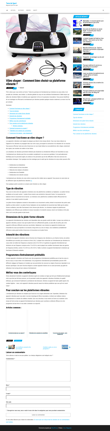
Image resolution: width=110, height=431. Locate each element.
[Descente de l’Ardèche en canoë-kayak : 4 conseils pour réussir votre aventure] (77, 31)
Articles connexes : (18, 126)
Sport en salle (18, 340)
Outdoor (21, 10)
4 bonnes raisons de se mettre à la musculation (93, 83)
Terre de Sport (11, 3)
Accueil (13, 10)
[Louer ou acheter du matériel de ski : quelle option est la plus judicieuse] (77, 75)
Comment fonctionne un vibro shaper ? (19, 108)
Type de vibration (14, 111)
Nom (8, 385)
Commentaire (10, 359)
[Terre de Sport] (7, 10)
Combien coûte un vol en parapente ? (50, 347)
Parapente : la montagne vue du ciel (93, 57)
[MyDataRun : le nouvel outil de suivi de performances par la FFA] (77, 23)
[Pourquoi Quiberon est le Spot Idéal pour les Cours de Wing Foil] (77, 93)
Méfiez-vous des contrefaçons (17, 121)
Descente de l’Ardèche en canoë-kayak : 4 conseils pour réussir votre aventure (93, 30)
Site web (8, 402)
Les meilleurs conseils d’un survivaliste (23, 347)
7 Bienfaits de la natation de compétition (20, 131)
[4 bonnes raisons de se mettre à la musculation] (77, 85)
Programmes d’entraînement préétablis (20, 118)
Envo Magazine (67, 428)
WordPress (55, 428)
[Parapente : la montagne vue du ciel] (77, 59)
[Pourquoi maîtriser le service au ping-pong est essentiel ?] (77, 67)
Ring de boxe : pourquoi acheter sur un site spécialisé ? (93, 99)
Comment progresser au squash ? (18, 128)
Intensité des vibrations (15, 116)
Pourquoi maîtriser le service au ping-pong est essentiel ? (92, 66)
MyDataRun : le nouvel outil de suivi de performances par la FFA (93, 21)
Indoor (28, 10)
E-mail (8, 393)
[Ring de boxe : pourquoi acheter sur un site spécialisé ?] (77, 101)
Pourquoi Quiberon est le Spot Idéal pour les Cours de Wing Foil (93, 91)
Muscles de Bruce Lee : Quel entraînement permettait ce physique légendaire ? (93, 49)
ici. (31, 180)
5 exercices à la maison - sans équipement (20, 133)
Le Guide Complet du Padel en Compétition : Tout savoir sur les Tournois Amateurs (93, 40)
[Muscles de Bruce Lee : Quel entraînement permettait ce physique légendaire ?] (77, 50)
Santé (35, 10)
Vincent (22, 88)
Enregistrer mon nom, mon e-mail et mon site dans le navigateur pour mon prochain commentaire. (36, 410)
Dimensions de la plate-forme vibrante (19, 113)
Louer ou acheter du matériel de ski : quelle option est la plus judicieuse (93, 75)
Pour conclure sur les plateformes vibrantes (21, 123)
